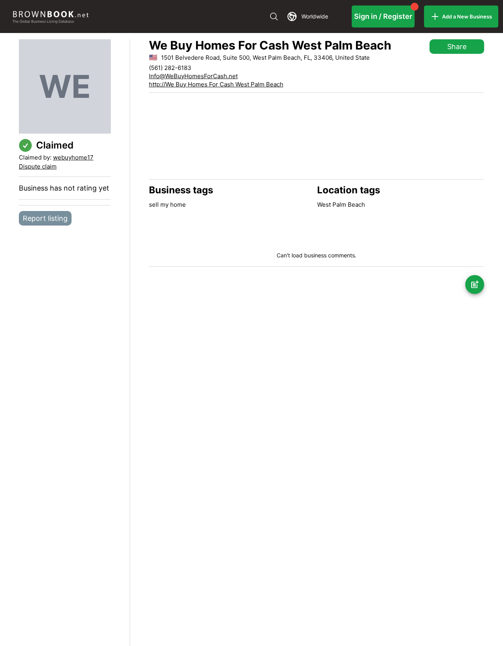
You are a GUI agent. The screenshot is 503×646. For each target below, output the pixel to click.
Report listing (45, 218)
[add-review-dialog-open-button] (474, 284)
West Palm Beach (341, 204)
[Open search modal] (273, 16)
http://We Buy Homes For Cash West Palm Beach (216, 84)
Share (456, 46)
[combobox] (302, 16)
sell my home (167, 204)
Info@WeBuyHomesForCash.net (193, 76)
